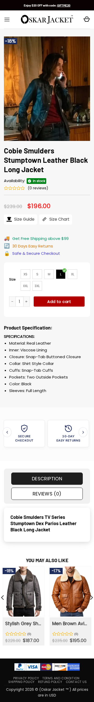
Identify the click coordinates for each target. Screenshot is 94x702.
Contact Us (76, 682)
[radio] (25, 274)
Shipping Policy (21, 682)
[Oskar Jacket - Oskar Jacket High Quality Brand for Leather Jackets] (47, 19)
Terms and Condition (60, 678)
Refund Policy (50, 682)
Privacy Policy (26, 678)
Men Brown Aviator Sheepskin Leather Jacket (70, 623)
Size (12, 279)
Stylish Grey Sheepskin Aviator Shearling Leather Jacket (23, 623)
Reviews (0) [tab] (47, 493)
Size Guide (23, 219)
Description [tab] (47, 478)
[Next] (83, 432)
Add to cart (59, 301)
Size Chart (58, 219)
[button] (7, 19)
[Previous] (7, 432)
